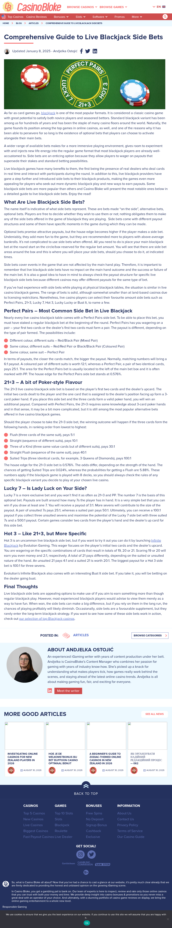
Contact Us (125, 819)
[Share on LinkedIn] (96, 51)
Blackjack (62, 825)
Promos (120, 17)
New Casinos (33, 819)
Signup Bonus (96, 825)
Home (6, 23)
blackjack (48, 113)
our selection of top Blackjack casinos (46, 619)
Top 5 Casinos (34, 813)
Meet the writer (68, 691)
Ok (86, 923)
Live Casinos (33, 825)
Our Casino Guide (130, 837)
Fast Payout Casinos (38, 837)
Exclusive (93, 837)
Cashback (93, 831)
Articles (34, 23)
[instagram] (80, 854)
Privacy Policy (127, 825)
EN (159, 6)
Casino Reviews (36, 17)
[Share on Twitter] (89, 51)
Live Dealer (63, 837)
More (135, 17)
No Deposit (94, 819)
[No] (167, 919)
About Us (124, 813)
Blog (19, 23)
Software (98, 17)
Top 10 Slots (64, 813)
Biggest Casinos (35, 831)
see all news (154, 714)
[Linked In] (51, 691)
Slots (79, 17)
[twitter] (91, 854)
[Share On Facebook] (82, 51)
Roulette (61, 831)
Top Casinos (15, 17)
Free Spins (94, 813)
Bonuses (59, 17)
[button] (150, 635)
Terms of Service (130, 831)
